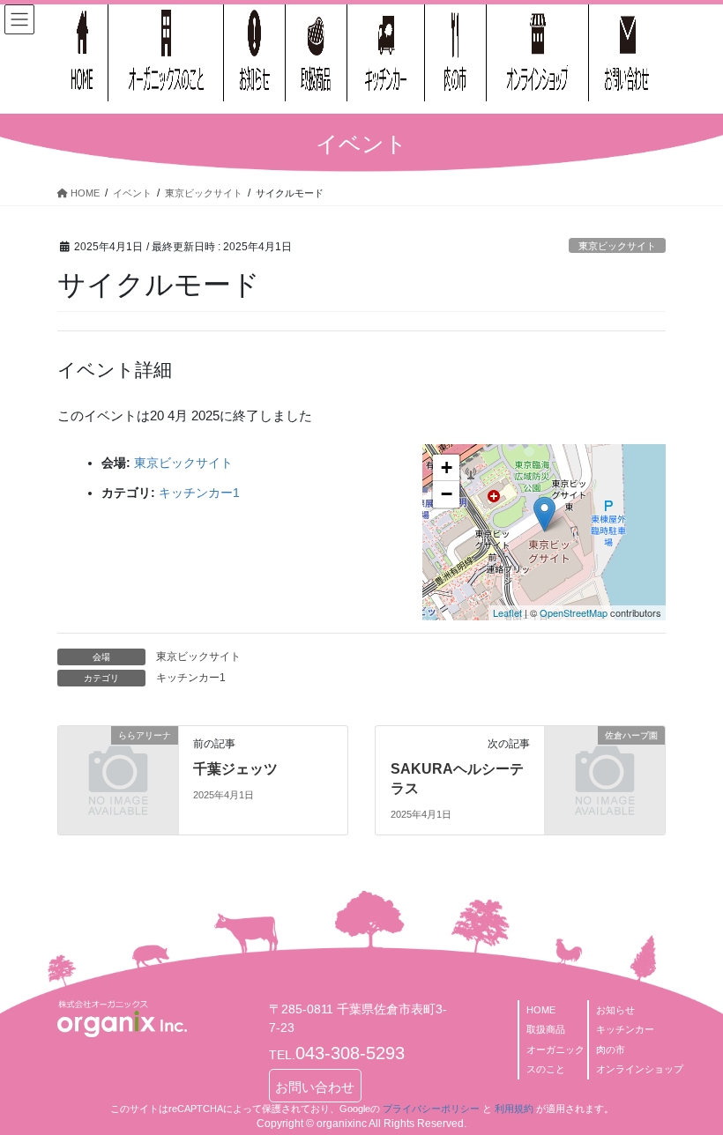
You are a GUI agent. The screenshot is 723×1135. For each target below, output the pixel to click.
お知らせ (615, 1010)
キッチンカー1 (199, 493)
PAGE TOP (690, 1085)
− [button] (446, 494)
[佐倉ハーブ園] (605, 761)
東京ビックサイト (617, 246)
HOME (540, 1010)
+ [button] (446, 467)
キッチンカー (625, 1029)
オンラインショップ (639, 1069)
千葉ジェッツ (235, 768)
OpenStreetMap (573, 612)
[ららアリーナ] (118, 761)
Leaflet (507, 612)
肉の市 (610, 1049)
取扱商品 (545, 1029)
